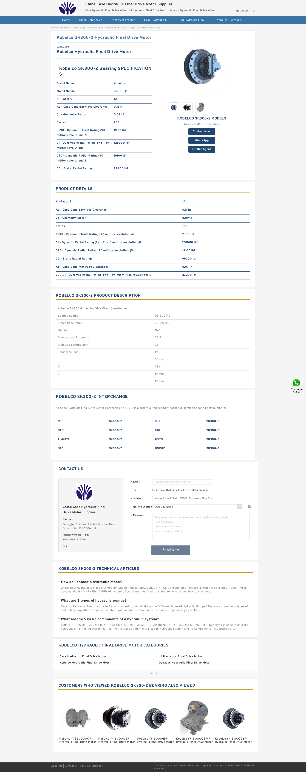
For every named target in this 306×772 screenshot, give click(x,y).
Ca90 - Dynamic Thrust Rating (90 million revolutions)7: (81, 133)
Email (135, 482)
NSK (61, 421)
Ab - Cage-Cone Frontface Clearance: (82, 267)
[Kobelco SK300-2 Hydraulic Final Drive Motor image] (202, 67)
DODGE (160, 448)
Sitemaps (97, 766)
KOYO (159, 439)
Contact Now (201, 131)
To (134, 490)
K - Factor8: (65, 99)
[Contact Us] (297, 386)
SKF (158, 421)
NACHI (62, 448)
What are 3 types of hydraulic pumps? (93, 600)
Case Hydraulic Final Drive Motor (159, 20)
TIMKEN (63, 439)
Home (66, 20)
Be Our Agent (201, 149)
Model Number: (67, 91)
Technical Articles (123, 20)
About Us (56, 766)
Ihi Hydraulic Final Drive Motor (196, 20)
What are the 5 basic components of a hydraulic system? (110, 619)
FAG (157, 430)
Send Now (171, 550)
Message (137, 515)
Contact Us (71, 766)
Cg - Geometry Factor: (72, 114)
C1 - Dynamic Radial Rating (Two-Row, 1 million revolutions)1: (84, 145)
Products (65, 27)
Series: (62, 122)
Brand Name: (66, 83)
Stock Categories (90, 20)
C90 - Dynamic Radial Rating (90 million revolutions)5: (80, 158)
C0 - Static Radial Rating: (75, 168)
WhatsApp (202, 140)
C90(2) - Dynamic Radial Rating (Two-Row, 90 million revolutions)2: (104, 275)
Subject (137, 498)
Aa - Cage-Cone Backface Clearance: (82, 107)
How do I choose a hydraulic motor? (92, 582)
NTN (61, 430)
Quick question (142, 506)
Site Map (85, 766)
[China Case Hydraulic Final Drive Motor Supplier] (67, 7)
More (153, 673)
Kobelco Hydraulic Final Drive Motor (232, 20)
